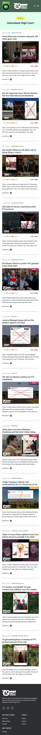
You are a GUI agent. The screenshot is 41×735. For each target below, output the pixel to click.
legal (13, 33)
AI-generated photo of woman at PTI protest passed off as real (19, 640)
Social (26, 636)
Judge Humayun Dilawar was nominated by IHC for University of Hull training (20, 484)
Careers (4, 731)
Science (20, 636)
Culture (24, 724)
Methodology (6, 721)
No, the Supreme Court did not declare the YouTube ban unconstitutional (20, 94)
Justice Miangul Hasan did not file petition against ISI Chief (18, 321)
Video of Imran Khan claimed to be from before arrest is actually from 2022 (20, 535)
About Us (5, 718)
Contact (4, 724)
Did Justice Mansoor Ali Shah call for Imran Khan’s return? (19, 151)
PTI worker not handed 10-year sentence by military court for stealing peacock (20, 589)
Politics (18, 33)
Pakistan (14, 89)
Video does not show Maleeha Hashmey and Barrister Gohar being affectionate (18, 432)
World (20, 478)
